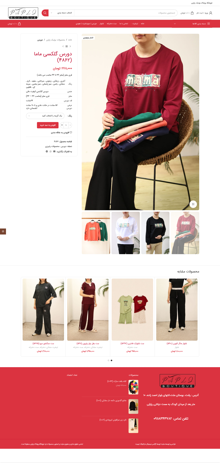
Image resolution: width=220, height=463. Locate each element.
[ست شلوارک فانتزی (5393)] (132, 310)
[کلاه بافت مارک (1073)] (133, 387)
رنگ (70, 116)
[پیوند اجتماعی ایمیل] (54, 151)
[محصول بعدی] (63, 46)
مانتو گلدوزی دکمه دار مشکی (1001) (111, 400)
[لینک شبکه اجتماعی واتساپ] (50, 151)
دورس (40, 40)
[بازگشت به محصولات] (66, 46)
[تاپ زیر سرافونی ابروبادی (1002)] (133, 425)
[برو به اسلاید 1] (111, 360)
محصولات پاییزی (52, 146)
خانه (70, 40)
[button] (195, 233)
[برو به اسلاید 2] (108, 360)
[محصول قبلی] (70, 46)
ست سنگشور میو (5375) (43, 343)
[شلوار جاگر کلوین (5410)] (177, 310)
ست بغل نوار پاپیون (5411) (88, 343)
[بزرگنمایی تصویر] (193, 204)
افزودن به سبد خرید (48, 125)
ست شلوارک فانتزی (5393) (132, 343)
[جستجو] (45, 12)
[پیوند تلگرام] (47, 151)
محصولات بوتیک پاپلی (55, 40)
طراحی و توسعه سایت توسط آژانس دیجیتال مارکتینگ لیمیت (155, 444)
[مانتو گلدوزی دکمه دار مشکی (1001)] (133, 406)
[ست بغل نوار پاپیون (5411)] (88, 310)
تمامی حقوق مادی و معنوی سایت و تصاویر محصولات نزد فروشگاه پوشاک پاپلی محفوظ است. (52, 444)
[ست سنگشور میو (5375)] (43, 310)
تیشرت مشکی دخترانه (93, 347)
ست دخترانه (132, 347)
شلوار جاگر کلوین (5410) (177, 343)
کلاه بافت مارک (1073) (116, 381)
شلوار (177, 347)
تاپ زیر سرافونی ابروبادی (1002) (113, 419)
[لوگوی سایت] (23, 12)
